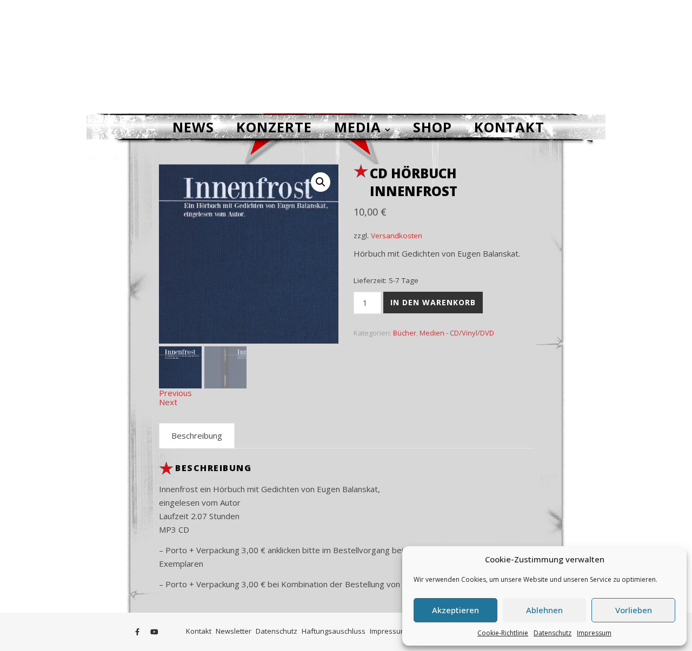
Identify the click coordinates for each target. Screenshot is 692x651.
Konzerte (274, 127)
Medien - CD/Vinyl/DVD (457, 333)
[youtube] (154, 632)
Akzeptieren (455, 610)
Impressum (594, 632)
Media (357, 127)
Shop (432, 127)
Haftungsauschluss (333, 631)
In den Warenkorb (433, 302)
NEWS (193, 127)
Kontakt (509, 127)
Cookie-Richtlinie (502, 632)
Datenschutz (552, 632)
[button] (320, 182)
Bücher (404, 333)
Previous (175, 392)
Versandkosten (396, 235)
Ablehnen (544, 610)
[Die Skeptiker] (346, 56)
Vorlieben (633, 610)
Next (168, 402)
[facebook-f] (138, 632)
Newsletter (233, 631)
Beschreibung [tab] (196, 435)
